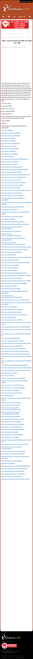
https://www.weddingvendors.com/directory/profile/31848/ (16, 257)
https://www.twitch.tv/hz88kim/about (10, 143)
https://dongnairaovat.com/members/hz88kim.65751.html (16, 190)
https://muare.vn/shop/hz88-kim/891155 (11, 172)
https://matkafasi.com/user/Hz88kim (10, 405)
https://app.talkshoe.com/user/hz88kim (11, 193)
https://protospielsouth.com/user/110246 (11, 319)
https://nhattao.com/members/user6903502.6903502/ (14, 169)
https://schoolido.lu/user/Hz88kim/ (10, 390)
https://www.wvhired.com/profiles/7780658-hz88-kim (14, 159)
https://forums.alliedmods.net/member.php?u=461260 (15, 479)
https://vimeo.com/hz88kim (8, 138)
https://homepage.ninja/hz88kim (9, 153)
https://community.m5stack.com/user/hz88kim (13, 378)
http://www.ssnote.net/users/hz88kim (11, 288)
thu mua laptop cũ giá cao (6, 657)
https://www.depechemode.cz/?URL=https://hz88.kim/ (15, 224)
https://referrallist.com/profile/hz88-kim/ (11, 476)
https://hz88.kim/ (10, 108)
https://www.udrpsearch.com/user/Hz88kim (12, 340)
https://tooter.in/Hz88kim (7, 395)
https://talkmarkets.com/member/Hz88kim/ (12, 434)
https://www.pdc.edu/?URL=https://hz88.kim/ (13, 221)
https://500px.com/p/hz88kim (8, 140)
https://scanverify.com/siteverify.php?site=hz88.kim (14, 249)
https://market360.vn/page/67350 (9, 432)
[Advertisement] (16, 65)
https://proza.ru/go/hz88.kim (8, 254)
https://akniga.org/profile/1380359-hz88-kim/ (12, 429)
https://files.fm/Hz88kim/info (8, 317)
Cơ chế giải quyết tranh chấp (8, 652)
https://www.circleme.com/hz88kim (10, 260)
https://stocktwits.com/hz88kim (9, 286)
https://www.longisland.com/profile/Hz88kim (13, 424)
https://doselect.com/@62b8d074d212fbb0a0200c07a (14, 365)
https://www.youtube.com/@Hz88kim (11, 133)
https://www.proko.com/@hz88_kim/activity (12, 385)
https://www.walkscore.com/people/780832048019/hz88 (15, 466)
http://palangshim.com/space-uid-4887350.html (13, 177)
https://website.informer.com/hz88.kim (11, 231)
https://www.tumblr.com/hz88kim (10, 148)
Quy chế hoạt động (6, 649)
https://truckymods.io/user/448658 (10, 265)
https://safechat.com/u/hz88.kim (9, 373)
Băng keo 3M (4, 655)
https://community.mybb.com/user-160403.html (13, 348)
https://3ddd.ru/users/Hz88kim (9, 306)
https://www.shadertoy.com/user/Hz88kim (12, 346)
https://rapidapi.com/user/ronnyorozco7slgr (12, 419)
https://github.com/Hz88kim (8, 151)
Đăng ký (30, 1)
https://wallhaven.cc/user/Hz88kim (10, 437)
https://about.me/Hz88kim (8, 375)
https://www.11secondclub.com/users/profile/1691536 (15, 300)
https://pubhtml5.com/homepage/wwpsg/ (12, 167)
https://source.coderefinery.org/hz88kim (11, 278)
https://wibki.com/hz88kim (8, 219)
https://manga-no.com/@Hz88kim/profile (11, 427)
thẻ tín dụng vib (18, 655)
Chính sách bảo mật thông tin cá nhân (10, 651)
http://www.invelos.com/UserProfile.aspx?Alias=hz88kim (16, 280)
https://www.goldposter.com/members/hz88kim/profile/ (15, 370)
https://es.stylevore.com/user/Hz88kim (11, 421)
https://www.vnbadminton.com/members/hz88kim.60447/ (16, 343)
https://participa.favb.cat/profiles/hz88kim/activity (14, 273)
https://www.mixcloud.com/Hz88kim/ (10, 187)
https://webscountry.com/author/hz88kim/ (12, 216)
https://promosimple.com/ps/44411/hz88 (11, 393)
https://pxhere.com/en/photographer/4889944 (13, 453)
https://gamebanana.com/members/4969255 (12, 207)
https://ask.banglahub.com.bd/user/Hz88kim (12, 471)
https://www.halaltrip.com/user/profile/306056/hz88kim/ (15, 327)
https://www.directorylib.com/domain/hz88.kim (13, 451)
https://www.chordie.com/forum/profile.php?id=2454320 (15, 275)
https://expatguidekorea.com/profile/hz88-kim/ (13, 473)
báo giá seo (10, 655)
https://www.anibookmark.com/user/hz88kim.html (14, 468)
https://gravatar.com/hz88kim (8, 146)
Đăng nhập (23, 1)
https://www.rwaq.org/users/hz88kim (10, 416)
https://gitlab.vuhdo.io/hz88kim (9, 209)
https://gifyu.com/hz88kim (8, 463)
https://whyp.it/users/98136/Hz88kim (10, 338)
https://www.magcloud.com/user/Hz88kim (12, 195)
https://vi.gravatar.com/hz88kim (9, 164)
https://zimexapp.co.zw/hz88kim (9, 267)
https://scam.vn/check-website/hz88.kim (11, 252)
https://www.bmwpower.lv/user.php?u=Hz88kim (13, 182)
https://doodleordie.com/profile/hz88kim (11, 460)
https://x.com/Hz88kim (7, 130)
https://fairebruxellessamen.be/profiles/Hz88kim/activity (15, 353)
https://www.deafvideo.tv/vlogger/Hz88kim (12, 185)
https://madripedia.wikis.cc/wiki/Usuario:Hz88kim (14, 283)
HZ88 (2, 83)
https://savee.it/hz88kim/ (7, 156)
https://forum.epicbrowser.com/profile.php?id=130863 (15, 262)
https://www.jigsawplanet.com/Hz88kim (11, 312)
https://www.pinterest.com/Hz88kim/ (10, 135)
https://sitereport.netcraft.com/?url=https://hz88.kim (14, 444)
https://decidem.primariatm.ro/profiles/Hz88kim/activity (15, 174)
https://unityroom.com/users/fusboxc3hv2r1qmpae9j (15, 351)
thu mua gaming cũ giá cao (18, 657)
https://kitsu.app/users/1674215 (9, 270)
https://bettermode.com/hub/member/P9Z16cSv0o (14, 314)
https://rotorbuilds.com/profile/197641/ (11, 402)
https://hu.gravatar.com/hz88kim (9, 161)
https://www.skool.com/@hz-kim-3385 (11, 180)
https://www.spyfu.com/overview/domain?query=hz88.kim (16, 247)
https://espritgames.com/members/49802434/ (13, 387)
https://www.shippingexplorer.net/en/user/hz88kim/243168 (16, 367)
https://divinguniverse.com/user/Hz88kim (12, 309)
